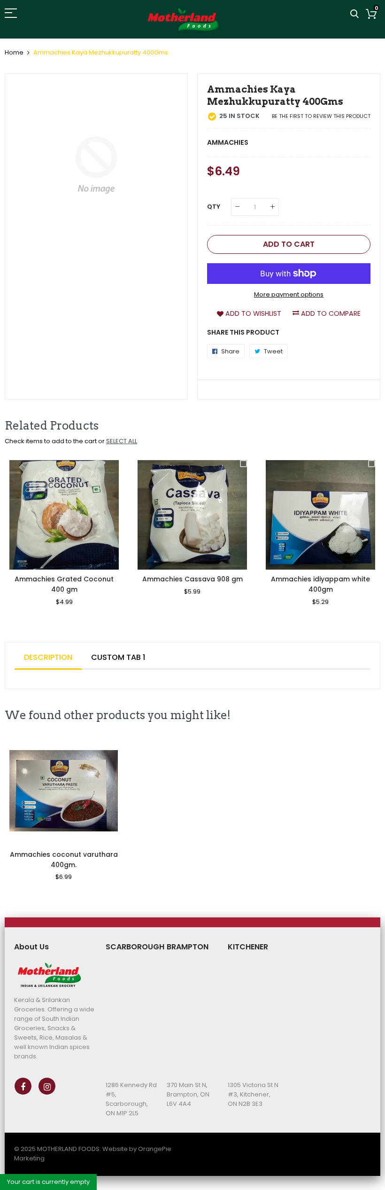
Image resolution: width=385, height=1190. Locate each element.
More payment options (288, 294)
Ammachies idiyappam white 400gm (320, 584)
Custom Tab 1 (118, 657)
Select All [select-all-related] (121, 441)
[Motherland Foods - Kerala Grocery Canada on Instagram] (47, 1086)
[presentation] (23, 539)
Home (14, 52)
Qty (213, 206)
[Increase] (272, 207)
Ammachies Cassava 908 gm (192, 579)
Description (48, 657)
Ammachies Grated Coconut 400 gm (64, 584)
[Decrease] (237, 207)
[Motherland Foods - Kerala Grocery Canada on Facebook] (23, 1086)
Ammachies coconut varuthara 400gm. (64, 859)
